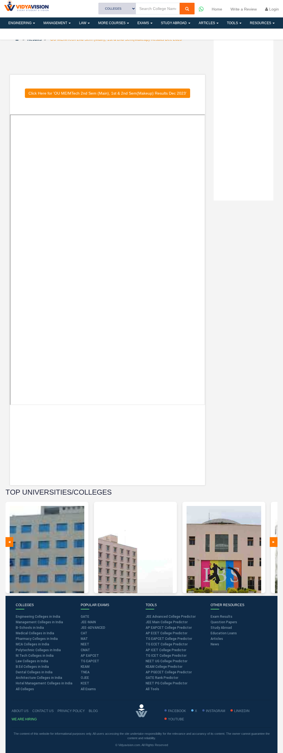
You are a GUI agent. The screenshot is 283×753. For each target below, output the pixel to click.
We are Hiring (24, 719)
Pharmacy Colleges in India (37, 639)
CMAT (85, 650)
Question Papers (224, 622)
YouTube (176, 719)
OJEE (85, 678)
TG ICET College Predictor (166, 656)
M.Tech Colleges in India (35, 656)
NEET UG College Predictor (166, 661)
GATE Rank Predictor (162, 678)
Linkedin (242, 711)
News (215, 644)
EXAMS (143, 23)
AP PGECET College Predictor (169, 672)
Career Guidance (51, 34)
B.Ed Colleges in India (32, 667)
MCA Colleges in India (32, 644)
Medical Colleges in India (35, 633)
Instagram (215, 711)
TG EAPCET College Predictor (169, 639)
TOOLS (233, 23)
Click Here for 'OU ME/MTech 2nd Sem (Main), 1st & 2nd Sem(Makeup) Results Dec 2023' (107, 93)
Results (16, 34)
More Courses (112, 23)
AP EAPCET (90, 656)
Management (55, 23)
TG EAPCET (90, 661)
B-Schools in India (30, 628)
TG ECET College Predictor (167, 644)
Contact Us (43, 711)
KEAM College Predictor (164, 667)
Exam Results (221, 617)
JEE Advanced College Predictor (171, 617)
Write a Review (243, 9)
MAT (84, 639)
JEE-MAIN (88, 622)
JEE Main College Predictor (167, 622)
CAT (84, 633)
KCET (85, 683)
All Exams (88, 689)
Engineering (20, 23)
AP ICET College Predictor (166, 650)
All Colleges (25, 689)
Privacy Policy (71, 711)
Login (273, 9)
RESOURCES (261, 23)
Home (217, 9)
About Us (20, 711)
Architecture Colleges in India (39, 678)
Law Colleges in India (32, 661)
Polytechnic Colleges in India (38, 650)
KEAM (85, 667)
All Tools (152, 689)
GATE (85, 617)
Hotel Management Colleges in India (44, 683)
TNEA (85, 672)
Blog (93, 711)
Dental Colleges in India (34, 672)
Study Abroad (174, 23)
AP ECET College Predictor (166, 633)
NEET (85, 644)
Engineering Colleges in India (38, 617)
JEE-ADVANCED (93, 628)
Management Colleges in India (39, 622)
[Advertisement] (110, 57)
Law (83, 23)
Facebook (177, 711)
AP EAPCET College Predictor (169, 628)
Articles (207, 23)
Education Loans (224, 633)
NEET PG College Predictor (166, 683)
